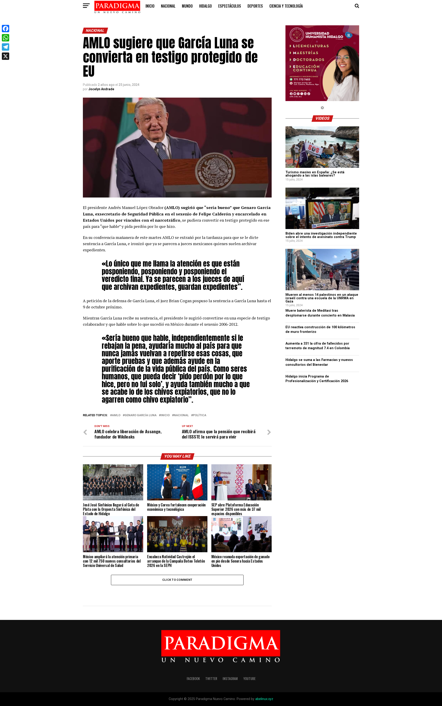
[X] (5, 56)
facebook (193, 678)
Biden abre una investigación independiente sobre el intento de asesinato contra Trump (321, 235)
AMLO (116, 415)
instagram (230, 678)
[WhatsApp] (5, 37)
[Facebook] (5, 28)
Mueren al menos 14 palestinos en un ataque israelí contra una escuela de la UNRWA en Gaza (321, 298)
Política (199, 415)
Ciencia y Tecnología (286, 6)
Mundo (187, 6)
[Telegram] (5, 47)
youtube (249, 678)
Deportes (255, 6)
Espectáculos (229, 6)
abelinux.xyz (264, 699)
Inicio (165, 415)
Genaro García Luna (141, 415)
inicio (149, 6)
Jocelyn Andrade (101, 89)
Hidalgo (205, 6)
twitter (211, 678)
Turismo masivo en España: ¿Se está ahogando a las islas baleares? (314, 173)
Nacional (168, 6)
